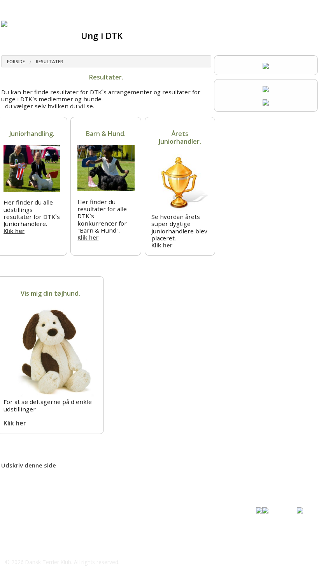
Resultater (49, 61)
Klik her (14, 231)
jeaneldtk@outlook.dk (44, 546)
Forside (16, 61)
